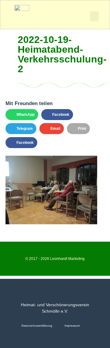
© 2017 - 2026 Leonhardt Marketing (55, 259)
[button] (94, 16)
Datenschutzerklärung (36, 325)
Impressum (72, 325)
